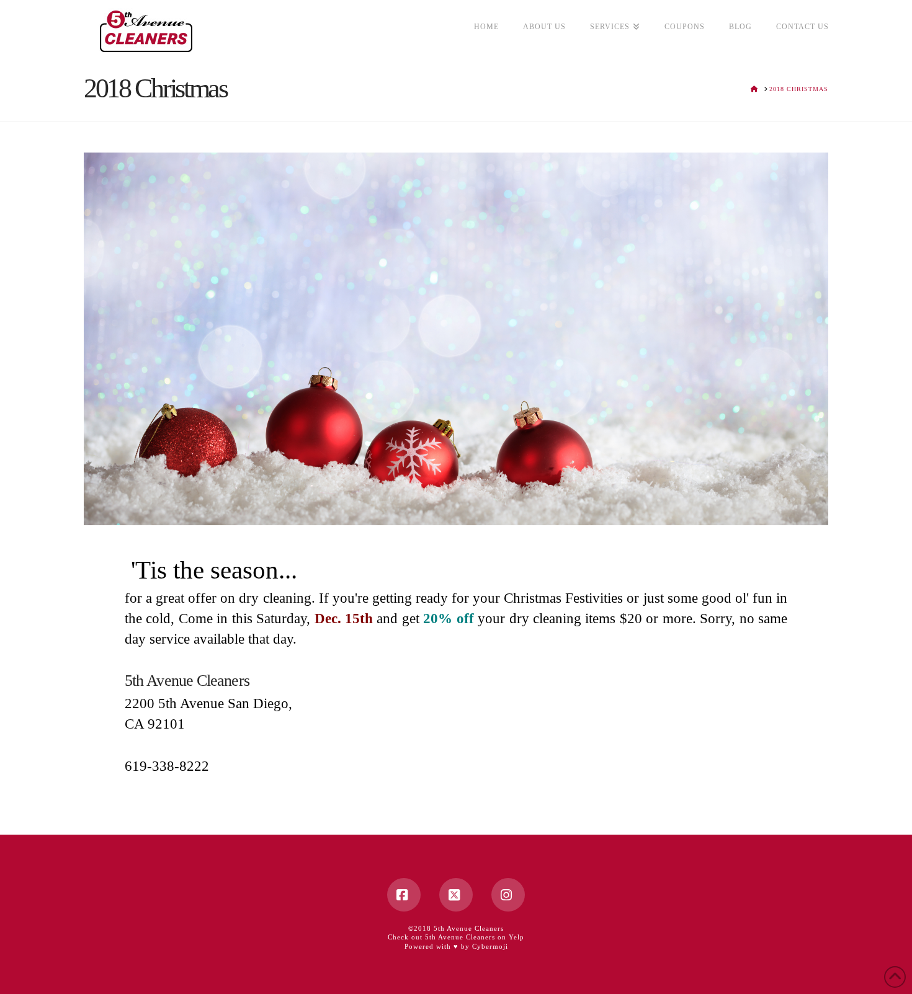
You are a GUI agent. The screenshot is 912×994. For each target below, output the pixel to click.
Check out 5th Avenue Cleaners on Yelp (456, 937)
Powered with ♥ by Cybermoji (456, 946)
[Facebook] (404, 895)
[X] (456, 895)
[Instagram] (508, 895)
